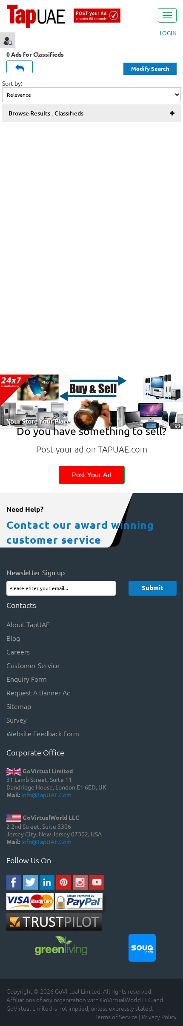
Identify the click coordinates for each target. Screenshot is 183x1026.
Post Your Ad (92, 474)
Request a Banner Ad (38, 692)
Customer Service (33, 665)
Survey (16, 719)
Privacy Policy (159, 1016)
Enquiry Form (26, 678)
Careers (18, 651)
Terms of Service (115, 1016)
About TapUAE (28, 624)
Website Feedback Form (42, 733)
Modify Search (150, 68)
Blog (13, 638)
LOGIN (168, 33)
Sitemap (18, 706)
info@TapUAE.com (46, 794)
